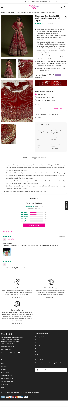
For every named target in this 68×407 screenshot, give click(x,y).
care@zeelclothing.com (7, 346)
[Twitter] (15, 353)
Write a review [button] (34, 225)
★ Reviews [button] (66, 205)
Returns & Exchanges (7, 378)
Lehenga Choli (39, 337)
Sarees (37, 340)
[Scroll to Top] (65, 397)
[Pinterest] (2, 353)
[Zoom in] (30, 19)
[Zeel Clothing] (34, 7)
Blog (2, 363)
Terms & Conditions (6, 375)
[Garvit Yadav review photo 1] (7, 252)
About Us (4, 366)
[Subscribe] (65, 370)
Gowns (37, 343)
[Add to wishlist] (65, 17)
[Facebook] (6, 353)
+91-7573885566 (6, 349)
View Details (54, 148)
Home (3, 12)
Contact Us (4, 369)
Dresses (37, 349)
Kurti (36, 352)
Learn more (16, 297)
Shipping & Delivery (7, 381)
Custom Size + (45, 97)
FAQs (2, 387)
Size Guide (4, 384)
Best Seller (11, 12)
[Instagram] (11, 353)
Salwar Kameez (39, 346)
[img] (7, 236)
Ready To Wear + (46, 100)
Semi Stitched (41, 94)
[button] (65, 7)
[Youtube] (19, 353)
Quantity (37, 105)
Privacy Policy (5, 372)
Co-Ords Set (38, 355)
